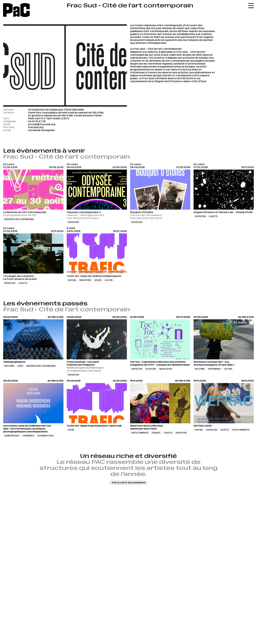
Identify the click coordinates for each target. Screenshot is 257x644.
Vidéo (20, 366)
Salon (71, 430)
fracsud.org (36, 127)
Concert (156, 433)
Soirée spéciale (12, 436)
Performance (214, 369)
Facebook (34, 130)
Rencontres (85, 280)
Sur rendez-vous (45, 436)
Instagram (48, 130)
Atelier (98, 280)
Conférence (28, 436)
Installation (165, 369)
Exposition (73, 222)
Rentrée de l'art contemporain (19, 219)
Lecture (108, 280)
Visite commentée (140, 433)
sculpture (151, 369)
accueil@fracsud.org (41, 124)
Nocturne (9, 366)
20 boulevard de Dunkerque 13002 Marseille (56, 109)
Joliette (213, 216)
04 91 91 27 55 (37, 121)
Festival (72, 280)
